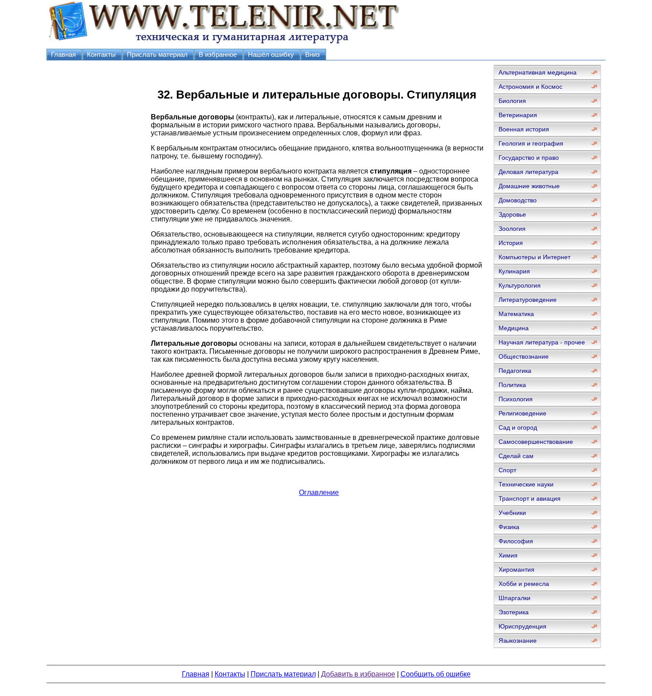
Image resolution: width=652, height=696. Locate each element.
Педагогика (515, 370)
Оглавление (319, 492)
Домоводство (518, 200)
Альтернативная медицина (538, 72)
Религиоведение (522, 413)
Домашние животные (529, 186)
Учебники (512, 512)
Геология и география (531, 143)
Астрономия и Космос (530, 86)
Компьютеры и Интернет (534, 257)
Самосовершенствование (536, 441)
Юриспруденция (522, 626)
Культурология (520, 285)
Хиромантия (516, 569)
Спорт (507, 470)
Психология (516, 399)
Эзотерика (514, 612)
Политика (512, 384)
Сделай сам (516, 455)
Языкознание (518, 640)
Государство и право (529, 157)
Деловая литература (528, 171)
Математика (516, 313)
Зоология (512, 228)
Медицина (514, 328)
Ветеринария (518, 115)
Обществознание (524, 356)
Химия (508, 555)
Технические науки (526, 484)
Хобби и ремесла (524, 583)
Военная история (524, 129)
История (511, 242)
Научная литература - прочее (542, 342)
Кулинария (514, 271)
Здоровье (512, 214)
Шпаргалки (514, 597)
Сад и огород (518, 427)
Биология (512, 100)
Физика (509, 526)
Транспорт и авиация (530, 498)
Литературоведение (528, 299)
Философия (516, 541)
